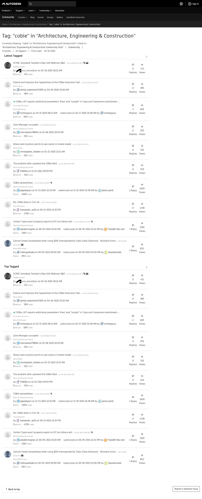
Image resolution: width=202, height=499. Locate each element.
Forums (21, 17)
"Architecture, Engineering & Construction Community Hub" (32, 47)
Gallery (60, 17)
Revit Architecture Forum (23, 129)
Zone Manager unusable (34, 124)
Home (4, 24)
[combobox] (52, 4)
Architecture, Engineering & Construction (28, 24)
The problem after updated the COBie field (44, 163)
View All (75, 56)
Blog (32, 17)
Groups (50, 17)
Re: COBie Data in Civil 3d (35, 202)
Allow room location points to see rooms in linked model (51, 144)
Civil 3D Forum (19, 206)
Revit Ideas (17, 86)
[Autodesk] (11, 3)
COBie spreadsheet (31, 182)
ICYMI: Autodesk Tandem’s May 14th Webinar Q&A (48, 63)
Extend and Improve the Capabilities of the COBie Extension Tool (55, 82)
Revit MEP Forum (20, 248)
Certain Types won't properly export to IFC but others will (52, 221)
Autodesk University (75, 17)
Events (41, 17)
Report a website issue (186, 488)
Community (8, 17)
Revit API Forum (19, 109)
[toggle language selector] (181, 4)
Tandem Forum (19, 67)
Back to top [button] (14, 489)
